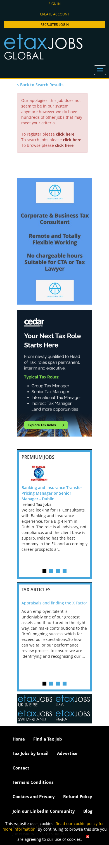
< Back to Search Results (40, 84)
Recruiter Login (55, 24)
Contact (21, 768)
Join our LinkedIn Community (44, 811)
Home (19, 739)
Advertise (67, 753)
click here (65, 134)
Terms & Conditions (33, 782)
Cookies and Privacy (34, 796)
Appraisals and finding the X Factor (54, 603)
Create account (54, 14)
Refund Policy (77, 796)
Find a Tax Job (47, 739)
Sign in (55, 3)
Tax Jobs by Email (31, 753)
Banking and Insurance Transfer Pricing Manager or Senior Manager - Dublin (52, 493)
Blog (87, 811)
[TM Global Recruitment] (54, 473)
